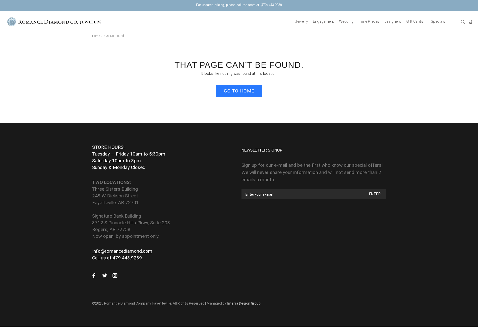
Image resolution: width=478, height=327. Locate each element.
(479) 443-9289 (271, 5)
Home (96, 36)
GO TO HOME (239, 91)
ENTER (375, 194)
